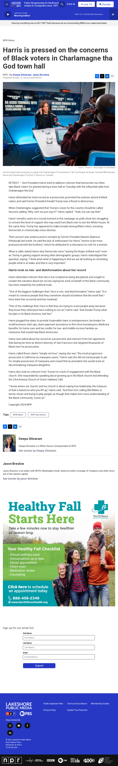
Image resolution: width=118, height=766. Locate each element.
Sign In (71, 4)
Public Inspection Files (53, 704)
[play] (8, 14)
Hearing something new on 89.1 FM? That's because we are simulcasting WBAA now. (51, 23)
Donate (106, 4)
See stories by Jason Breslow (20, 478)
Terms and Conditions (77, 704)
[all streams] (114, 14)
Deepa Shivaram (22, 74)
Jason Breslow (41, 74)
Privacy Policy (49, 710)
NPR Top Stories (38, 415)
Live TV (87, 4)
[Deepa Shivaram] (9, 443)
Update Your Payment (77, 710)
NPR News (9, 40)
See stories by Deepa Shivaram (37, 450)
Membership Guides (100, 704)
